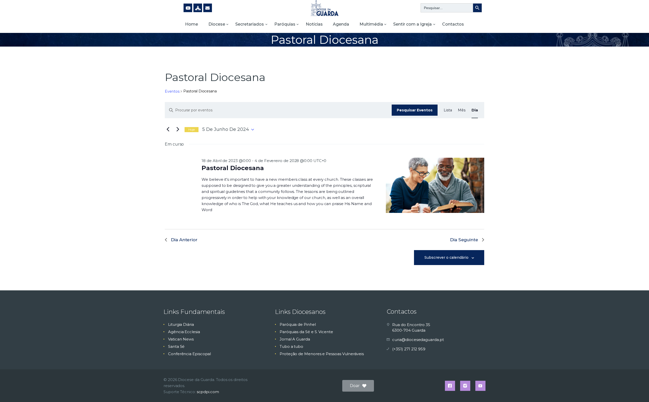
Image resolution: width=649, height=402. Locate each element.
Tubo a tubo (291, 346)
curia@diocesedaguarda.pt (418, 339)
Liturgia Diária (181, 324)
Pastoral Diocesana (233, 168)
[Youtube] (188, 8)
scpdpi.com (208, 391)
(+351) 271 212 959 (408, 349)
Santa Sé (176, 346)
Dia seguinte (464, 239)
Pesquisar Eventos (414, 110)
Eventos (172, 91)
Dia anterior (184, 239)
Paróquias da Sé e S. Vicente (306, 331)
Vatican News (181, 339)
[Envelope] (207, 8)
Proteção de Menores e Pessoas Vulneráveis (322, 353)
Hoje (191, 129)
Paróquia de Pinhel (298, 324)
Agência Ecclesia (184, 331)
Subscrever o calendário (446, 257)
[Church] (197, 8)
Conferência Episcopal (189, 353)
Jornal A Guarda (295, 339)
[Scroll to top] (636, 390)
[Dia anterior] (168, 130)
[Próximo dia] (178, 130)
